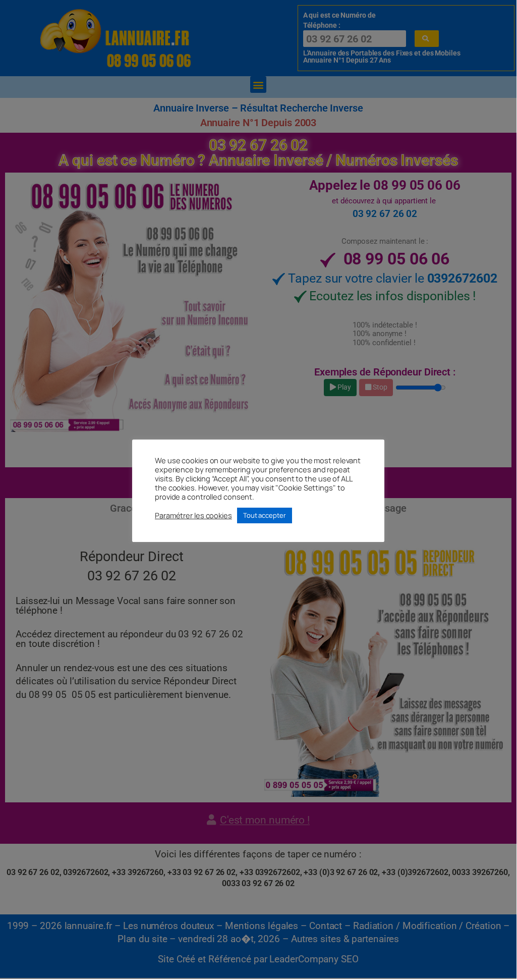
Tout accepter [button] (264, 515)
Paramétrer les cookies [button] (193, 515)
